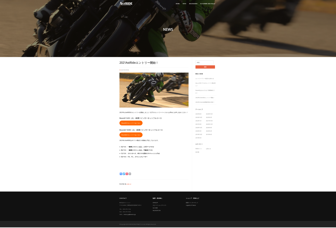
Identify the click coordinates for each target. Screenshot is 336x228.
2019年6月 (209, 134)
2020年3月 (198, 131)
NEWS (184, 3)
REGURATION (193, 3)
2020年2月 (209, 131)
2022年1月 (198, 121)
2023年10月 (198, 117)
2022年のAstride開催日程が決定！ (205, 102)
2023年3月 (209, 117)
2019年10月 (198, 134)
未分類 (197, 152)
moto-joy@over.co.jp (130, 214)
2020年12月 (209, 124)
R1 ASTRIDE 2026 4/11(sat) (207, 3)
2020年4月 (209, 127)
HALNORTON (156, 210)
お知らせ (129, 184)
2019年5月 (198, 138)
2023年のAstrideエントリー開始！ (205, 97)
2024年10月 (209, 114)
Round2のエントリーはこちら (130, 135)
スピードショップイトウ (159, 205)
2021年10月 (209, 121)
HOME (178, 3)
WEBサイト (198, 148)
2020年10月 (198, 127)
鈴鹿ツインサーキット (192, 202)
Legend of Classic (191, 205)
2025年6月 (198, 114)
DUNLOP (155, 202)
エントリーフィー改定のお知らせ (204, 78)
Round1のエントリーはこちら (130, 123)
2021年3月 (198, 124)
